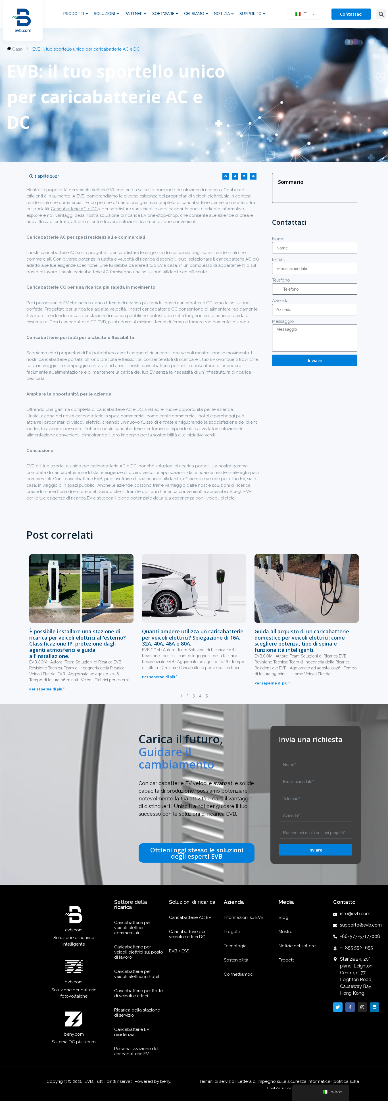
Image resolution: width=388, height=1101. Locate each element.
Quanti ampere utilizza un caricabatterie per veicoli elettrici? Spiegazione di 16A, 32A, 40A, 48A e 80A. (192, 637)
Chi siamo (194, 13)
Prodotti (73, 13)
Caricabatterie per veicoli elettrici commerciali (132, 927)
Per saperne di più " (46, 689)
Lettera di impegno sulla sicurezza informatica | (284, 1081)
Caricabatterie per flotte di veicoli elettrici (138, 993)
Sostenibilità (236, 960)
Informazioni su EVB (244, 917)
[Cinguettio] (338, 1007)
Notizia (222, 13)
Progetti (232, 931)
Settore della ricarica (130, 904)
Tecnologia (235, 945)
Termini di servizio (217, 1081)
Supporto (250, 13)
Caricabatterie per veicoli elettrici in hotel (136, 974)
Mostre (285, 931)
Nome (278, 239)
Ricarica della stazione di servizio (137, 1013)
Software (163, 13)
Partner (134, 13)
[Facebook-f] (350, 1007)
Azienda (280, 300)
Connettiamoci (239, 974)
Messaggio (283, 321)
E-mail (278, 259)
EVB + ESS (179, 951)
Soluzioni (104, 13)
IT (304, 14)
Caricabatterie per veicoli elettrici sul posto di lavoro (138, 952)
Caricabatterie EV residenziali (131, 1032)
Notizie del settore (297, 945)
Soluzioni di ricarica (192, 902)
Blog (283, 917)
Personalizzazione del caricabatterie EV (136, 1051)
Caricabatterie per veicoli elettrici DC (187, 934)
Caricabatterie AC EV (190, 917)
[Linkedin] (374, 1007)
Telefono (281, 280)
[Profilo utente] (362, 1007)
